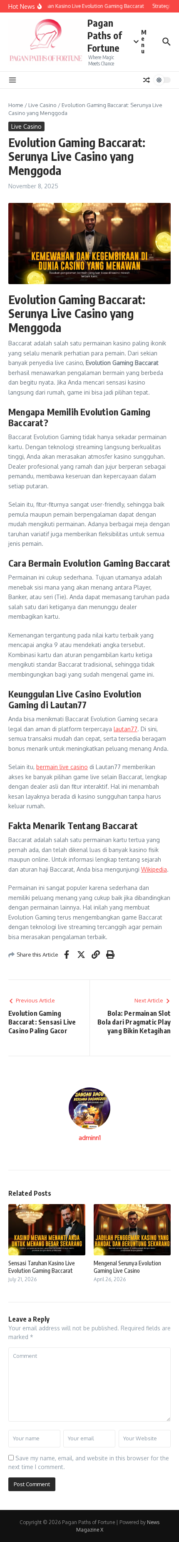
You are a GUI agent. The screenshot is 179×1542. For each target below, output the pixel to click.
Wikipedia (154, 869)
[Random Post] (146, 80)
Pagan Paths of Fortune (104, 35)
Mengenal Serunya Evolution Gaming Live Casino (127, 1267)
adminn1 (90, 1138)
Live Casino (42, 105)
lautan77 (125, 728)
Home (15, 105)
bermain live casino (62, 766)
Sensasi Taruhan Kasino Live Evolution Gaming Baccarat (41, 1267)
